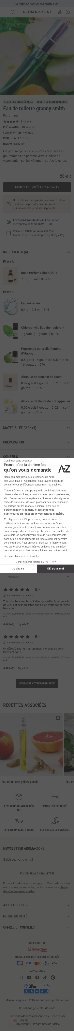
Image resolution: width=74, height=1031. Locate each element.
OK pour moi (55, 568)
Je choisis (18, 568)
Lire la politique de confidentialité (21, 556)
